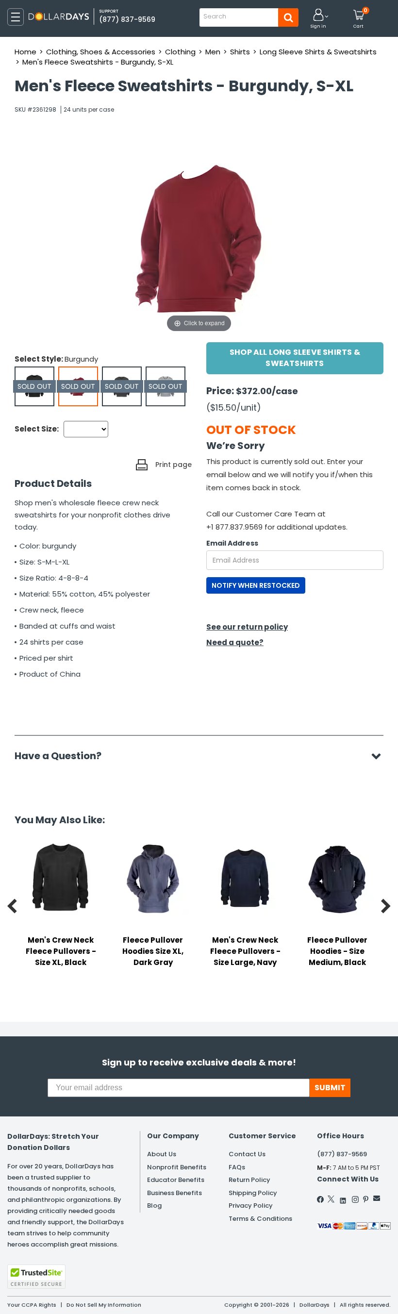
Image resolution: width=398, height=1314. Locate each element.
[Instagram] (355, 1199)
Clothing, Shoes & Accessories (100, 52)
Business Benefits (174, 1193)
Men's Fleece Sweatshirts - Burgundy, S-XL (97, 62)
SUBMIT (330, 1087)
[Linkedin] (343, 1198)
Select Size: (37, 429)
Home (25, 52)
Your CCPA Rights (31, 1305)
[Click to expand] (199, 237)
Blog (154, 1205)
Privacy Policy (251, 1205)
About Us (161, 1154)
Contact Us (247, 1154)
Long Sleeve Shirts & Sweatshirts (318, 52)
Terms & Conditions (260, 1218)
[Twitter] (331, 1199)
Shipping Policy (253, 1193)
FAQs (237, 1167)
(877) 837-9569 (127, 19)
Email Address (232, 543)
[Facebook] (321, 1199)
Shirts (240, 52)
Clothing (180, 52)
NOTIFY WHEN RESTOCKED (256, 585)
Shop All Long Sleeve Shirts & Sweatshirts (295, 358)
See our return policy (247, 627)
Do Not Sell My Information (103, 1305)
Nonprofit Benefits (176, 1167)
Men (212, 52)
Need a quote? (235, 642)
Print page (173, 464)
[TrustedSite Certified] (36, 1276)
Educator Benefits (175, 1179)
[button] (318, 19)
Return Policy (249, 1179)
